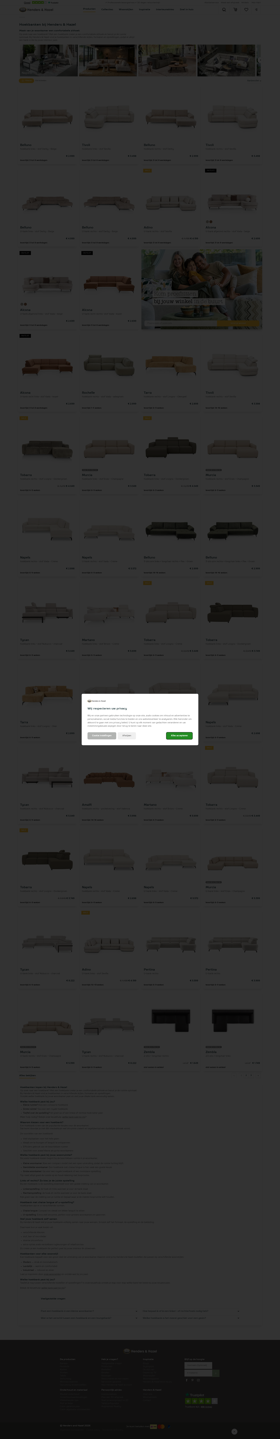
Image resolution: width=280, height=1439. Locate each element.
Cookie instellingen (102, 736)
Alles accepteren (179, 736)
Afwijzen (126, 736)
